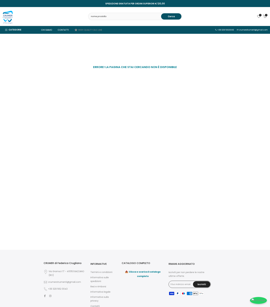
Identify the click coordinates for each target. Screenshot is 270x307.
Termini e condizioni (101, 272)
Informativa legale (100, 291)
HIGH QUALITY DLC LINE (90, 29)
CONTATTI (63, 29)
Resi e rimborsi (98, 286)
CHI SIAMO (46, 29)
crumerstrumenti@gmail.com (253, 29)
